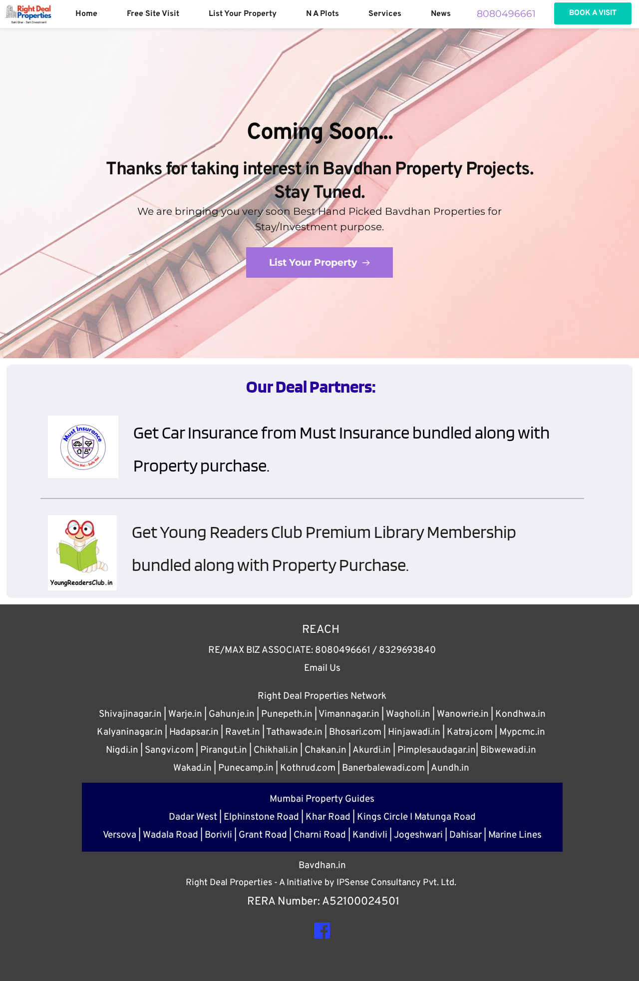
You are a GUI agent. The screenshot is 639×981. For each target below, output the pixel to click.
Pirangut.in (223, 750)
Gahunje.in (232, 714)
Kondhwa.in (520, 714)
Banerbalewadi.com (383, 768)
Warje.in (185, 714)
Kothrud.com (307, 768)
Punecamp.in (246, 768)
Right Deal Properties (230, 883)
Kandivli (369, 835)
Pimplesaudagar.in (436, 750)
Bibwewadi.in (508, 750)
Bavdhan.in (322, 866)
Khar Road (328, 817)
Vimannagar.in (349, 714)
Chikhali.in (276, 750)
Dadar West (193, 817)
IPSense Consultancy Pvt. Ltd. (396, 883)
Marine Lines (515, 835)
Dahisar (465, 835)
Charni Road (320, 835)
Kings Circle (382, 817)
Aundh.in (450, 768)
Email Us (322, 668)
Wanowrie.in (463, 714)
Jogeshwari (418, 835)
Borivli (218, 835)
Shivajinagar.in (130, 714)
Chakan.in (325, 750)
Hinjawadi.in (414, 732)
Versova (119, 835)
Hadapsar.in (194, 732)
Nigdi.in (122, 750)
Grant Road (263, 835)
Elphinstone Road (261, 817)
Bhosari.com (355, 732)
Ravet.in (242, 732)
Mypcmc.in (522, 732)
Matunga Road (445, 817)
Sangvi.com (169, 750)
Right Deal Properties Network (322, 696)
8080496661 (507, 13)
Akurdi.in (371, 750)
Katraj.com (470, 732)
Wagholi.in (408, 714)
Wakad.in (192, 768)
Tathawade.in (294, 732)
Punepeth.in (287, 714)
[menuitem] (86, 14)
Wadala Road (170, 835)
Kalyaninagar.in (130, 732)
